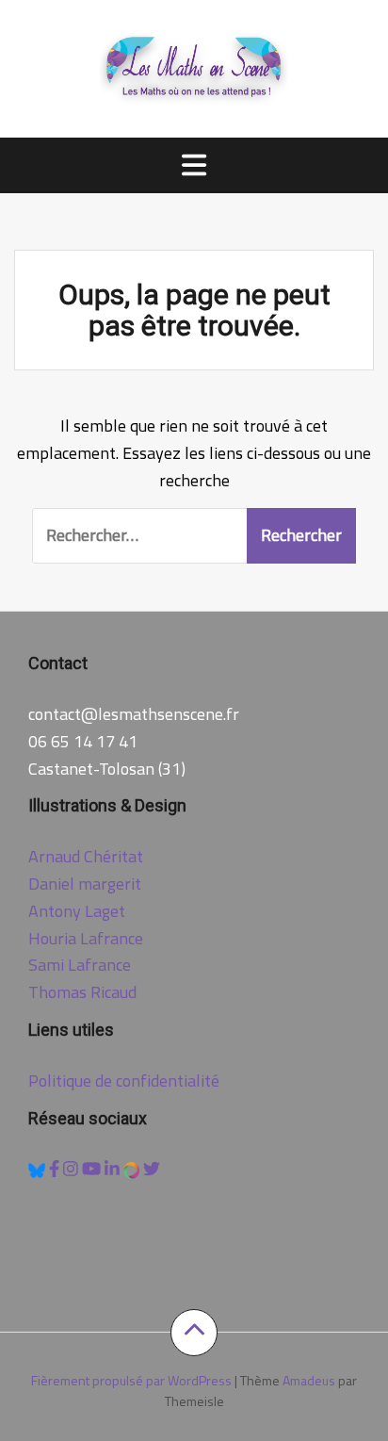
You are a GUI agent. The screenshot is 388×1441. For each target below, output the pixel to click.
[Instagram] (72, 1168)
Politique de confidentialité (123, 1080)
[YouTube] (93, 1168)
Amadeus (309, 1380)
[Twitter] (151, 1168)
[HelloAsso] (133, 1168)
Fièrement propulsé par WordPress (131, 1380)
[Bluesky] (38, 1168)
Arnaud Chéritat (85, 856)
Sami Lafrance (79, 964)
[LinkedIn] (114, 1168)
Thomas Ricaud (82, 992)
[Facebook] (56, 1168)
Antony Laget (76, 911)
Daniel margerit (84, 883)
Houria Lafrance (85, 938)
